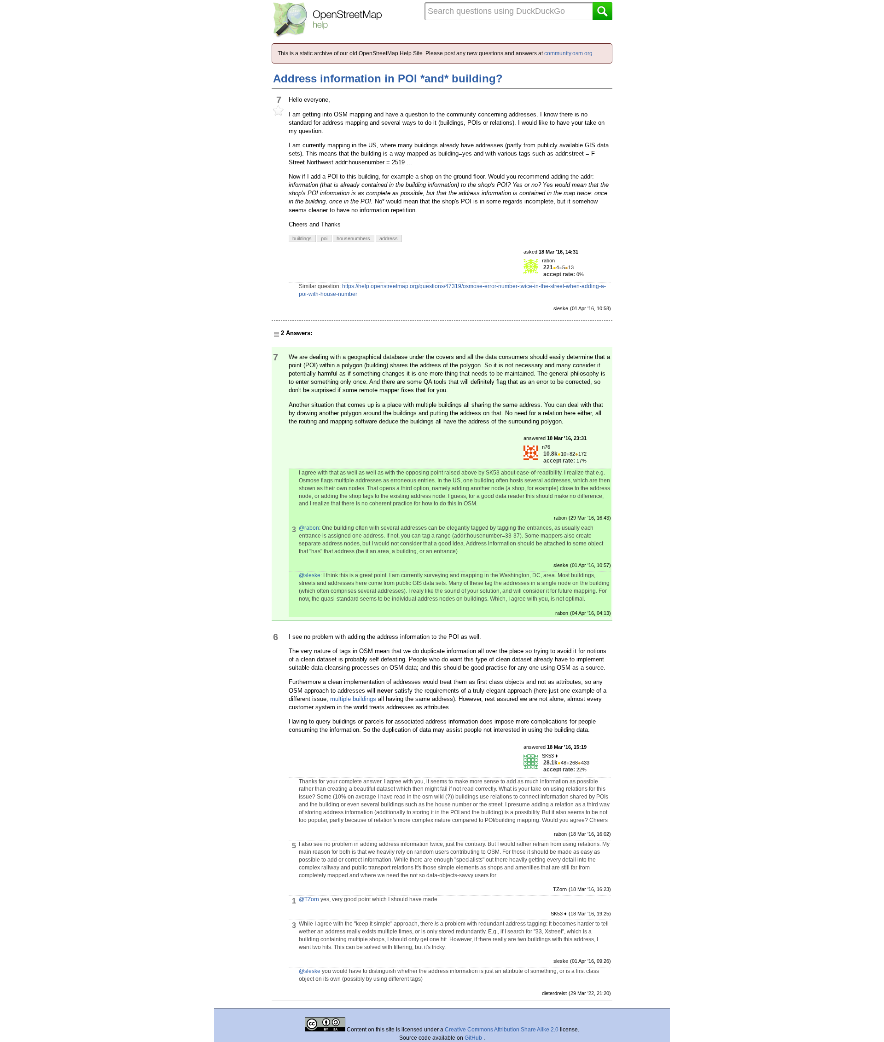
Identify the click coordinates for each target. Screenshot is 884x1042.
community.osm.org (568, 53)
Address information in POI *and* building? (388, 78)
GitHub (474, 1038)
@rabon (309, 528)
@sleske (309, 575)
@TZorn (309, 899)
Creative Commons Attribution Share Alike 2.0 (501, 1029)
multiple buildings (353, 698)
